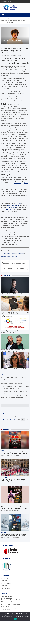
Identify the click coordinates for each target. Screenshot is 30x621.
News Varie (3, 532)
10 (3, 413)
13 (14, 413)
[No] (28, 616)
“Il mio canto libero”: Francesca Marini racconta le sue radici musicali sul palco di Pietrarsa (13, 508)
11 (6, 413)
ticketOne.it (17, 183)
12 (10, 413)
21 (18, 416)
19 (10, 416)
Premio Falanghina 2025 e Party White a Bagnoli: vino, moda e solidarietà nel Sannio (14, 262)
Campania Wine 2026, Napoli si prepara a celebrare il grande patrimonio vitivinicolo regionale (13, 481)
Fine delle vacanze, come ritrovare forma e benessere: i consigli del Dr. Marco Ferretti (13, 534)
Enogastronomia (5, 477)
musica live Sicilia (5, 256)
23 (26, 416)
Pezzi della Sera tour (13, 256)
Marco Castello (20, 255)
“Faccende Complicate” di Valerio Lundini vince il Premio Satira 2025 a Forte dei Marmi (15, 269)
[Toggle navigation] (3, 15)
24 (3, 419)
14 (18, 413)
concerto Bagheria (5, 255)
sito (19, 203)
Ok (15, 618)
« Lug (2, 425)
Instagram (12, 207)
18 (7, 416)
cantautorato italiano (8, 253)
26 (11, 419)
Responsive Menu (27, 1)
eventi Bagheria (13, 255)
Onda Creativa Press (13, 205)
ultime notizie (9, 209)
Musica (3, 46)
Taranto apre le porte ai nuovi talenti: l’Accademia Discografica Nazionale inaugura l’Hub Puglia (14, 453)
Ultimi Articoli (6, 429)
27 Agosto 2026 (4, 455)
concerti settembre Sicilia (18, 253)
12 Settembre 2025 (5, 55)
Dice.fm (26, 183)
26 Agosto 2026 (4, 510)
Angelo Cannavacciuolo (16, 55)
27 (15, 419)
